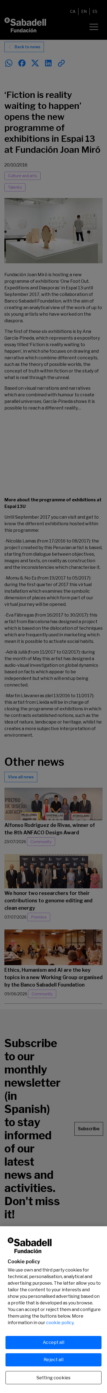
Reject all (53, 1359)
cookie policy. (60, 1322)
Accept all (53, 1342)
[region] (53, 1309)
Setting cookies (53, 1377)
